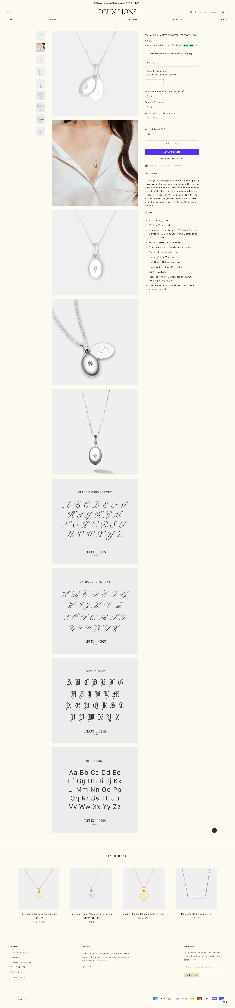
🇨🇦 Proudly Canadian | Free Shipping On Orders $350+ (117, 3)
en (191, 12)
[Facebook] (83, 967)
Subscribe (191, 975)
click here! (102, 960)
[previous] (8, 893)
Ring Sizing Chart (20, 967)
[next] (226, 893)
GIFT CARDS (222, 20)
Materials (16, 957)
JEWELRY (51, 20)
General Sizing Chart (21, 962)
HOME (10, 20)
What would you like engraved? (161, 113)
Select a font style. (154, 102)
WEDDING (133, 20)
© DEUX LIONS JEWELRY (20, 999)
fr (195, 12)
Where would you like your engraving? (164, 91)
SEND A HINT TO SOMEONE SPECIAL (165, 165)
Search (214, 12)
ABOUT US (177, 20)
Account (203, 12)
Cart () (225, 12)
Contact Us (16, 972)
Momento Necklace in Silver (196, 914)
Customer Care (19, 952)
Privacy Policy (18, 977)
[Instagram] (90, 967)
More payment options (171, 158)
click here (173, 252)
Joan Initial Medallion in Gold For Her (143, 914)
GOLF (92, 20)
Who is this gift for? (155, 129)
